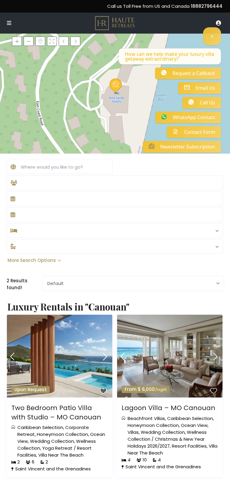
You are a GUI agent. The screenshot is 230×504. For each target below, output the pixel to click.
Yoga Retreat (57, 448)
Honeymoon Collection (62, 434)
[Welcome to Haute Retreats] (212, 36)
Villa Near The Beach (61, 455)
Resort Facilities (189, 446)
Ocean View (194, 425)
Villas (133, 432)
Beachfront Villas (146, 418)
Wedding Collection (52, 441)
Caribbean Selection (40, 427)
